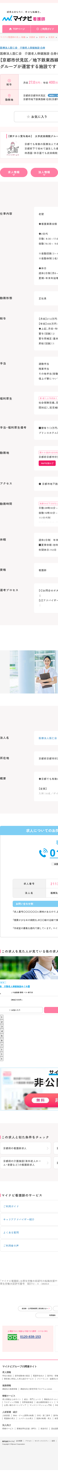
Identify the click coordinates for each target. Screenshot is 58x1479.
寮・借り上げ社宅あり (48, 398)
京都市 (42, 37)
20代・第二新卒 (43, 1415)
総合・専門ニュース (32, 1399)
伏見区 (51, 37)
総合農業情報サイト (45, 1402)
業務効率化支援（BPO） (27, 1429)
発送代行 (44, 1429)
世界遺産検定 (27, 1402)
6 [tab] (1, 1040)
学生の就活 (7, 1376)
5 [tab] (1, 1035)
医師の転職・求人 (44, 1418)
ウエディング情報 (11, 1402)
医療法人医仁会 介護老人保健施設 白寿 (22, 47)
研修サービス (7, 1429)
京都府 (32, 37)
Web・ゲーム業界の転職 (23, 1415)
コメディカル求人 (25, 1418)
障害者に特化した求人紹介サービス (19, 1379)
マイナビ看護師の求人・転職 (12, 37)
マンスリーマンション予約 (41, 1405)
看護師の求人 (9, 1418)
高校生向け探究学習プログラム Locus (36, 1389)
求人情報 (14, 172)
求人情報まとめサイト (11, 1399)
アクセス (28, 1441)
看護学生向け (38, 1376)
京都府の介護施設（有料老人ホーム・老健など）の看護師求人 (22, 1162)
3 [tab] (1, 1026)
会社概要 (19, 1441)
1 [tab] (1, 1017)
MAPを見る (46, 463)
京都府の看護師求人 (15, 1148)
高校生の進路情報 (9, 1389)
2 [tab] (1, 1022)
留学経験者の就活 (22, 1376)
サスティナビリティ (42, 1441)
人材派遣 (6, 1415)
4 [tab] (2, 1031)
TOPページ (19, 29)
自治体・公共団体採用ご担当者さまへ (35, 1308)
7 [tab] (1, 1045)
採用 (53, 1441)
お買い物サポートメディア (15, 1405)
